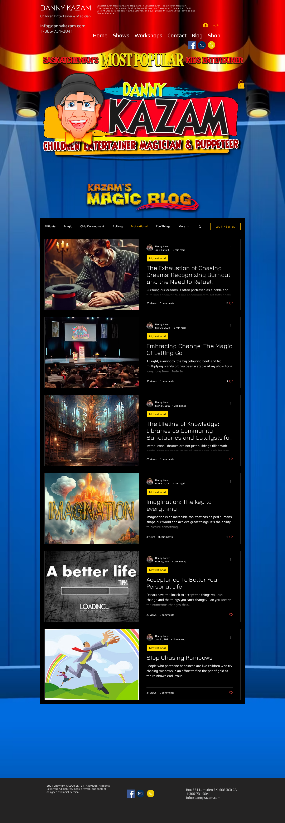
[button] (241, 84)
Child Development (92, 226)
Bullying (118, 226)
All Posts (50, 226)
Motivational (139, 226)
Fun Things (163, 226)
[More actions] (232, 247)
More (182, 226)
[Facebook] (192, 45)
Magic (68, 226)
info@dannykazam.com (63, 25)
